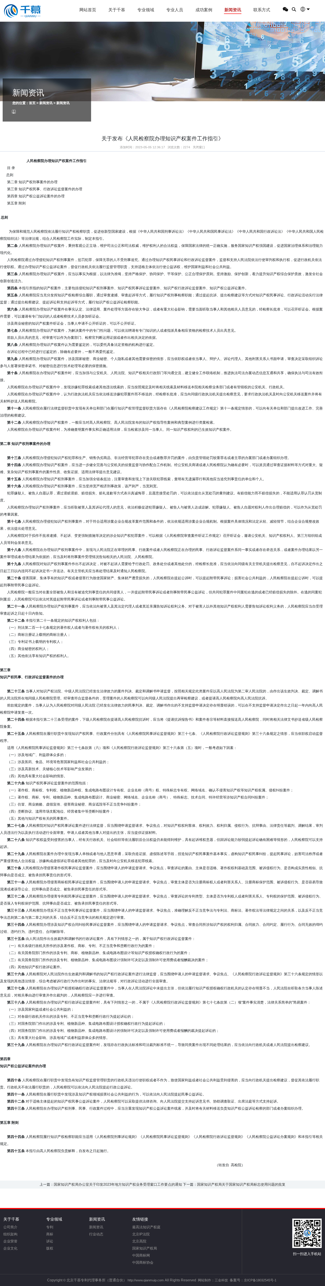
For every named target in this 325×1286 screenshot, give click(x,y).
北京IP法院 (141, 1234)
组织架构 (10, 1234)
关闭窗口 (199, 147)
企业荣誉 (10, 1241)
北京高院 (139, 1241)
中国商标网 (141, 1255)
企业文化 (10, 1248)
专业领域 (145, 10)
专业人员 (174, 10)
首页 (32, 103)
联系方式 (261, 10)
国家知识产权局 (144, 1248)
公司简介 (10, 1227)
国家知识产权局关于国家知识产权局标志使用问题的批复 (241, 1184)
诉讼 (49, 1241)
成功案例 (203, 10)
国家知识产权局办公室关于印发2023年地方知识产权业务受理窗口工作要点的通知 (118, 1184)
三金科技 (221, 1280)
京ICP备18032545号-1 (260, 1280)
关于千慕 (116, 10)
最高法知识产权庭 (146, 1227)
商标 (49, 1234)
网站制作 (204, 1280)
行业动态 (96, 1234)
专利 (49, 1227)
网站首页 (87, 10)
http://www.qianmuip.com (146, 1280)
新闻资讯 (232, 10)
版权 (49, 1248)
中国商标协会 (142, 1262)
